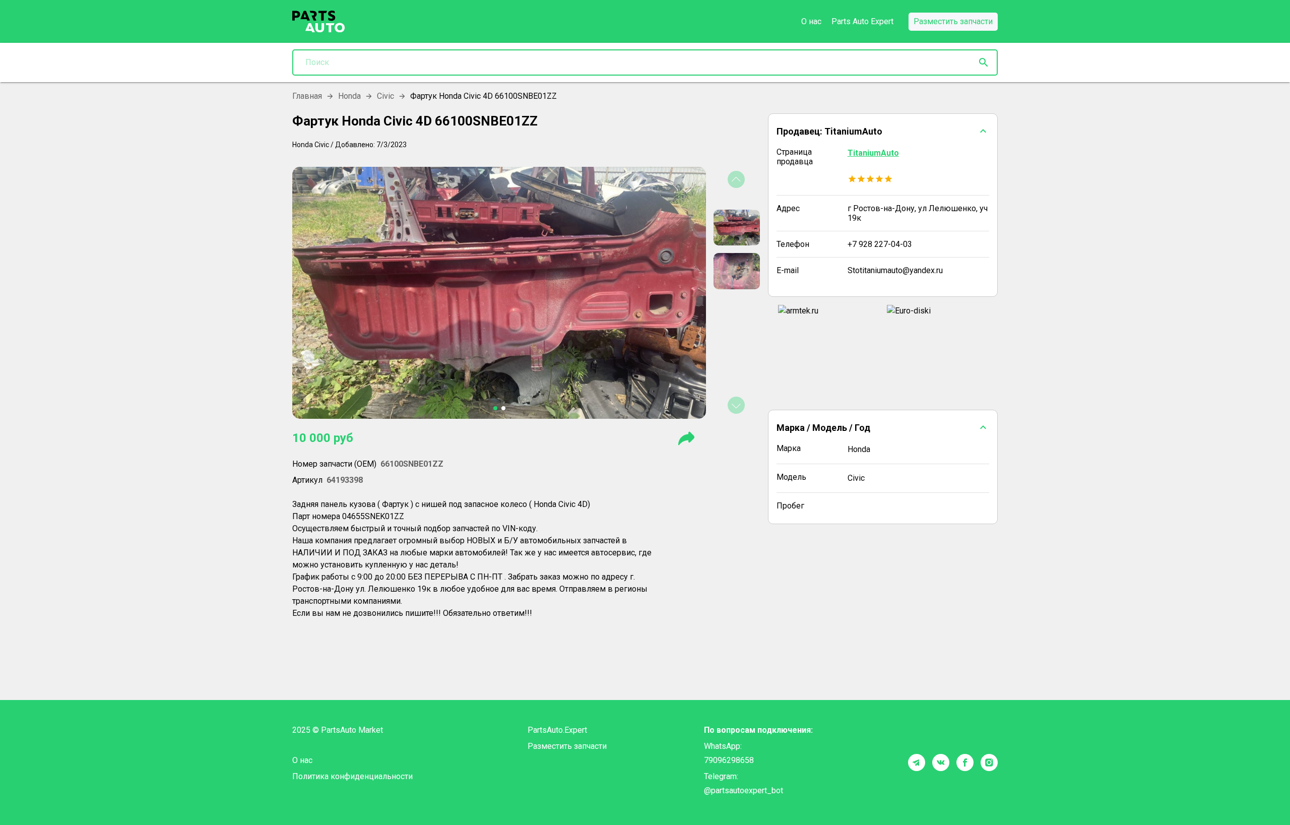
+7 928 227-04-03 (880, 244)
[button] (882, 131)
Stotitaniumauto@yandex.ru (895, 270)
